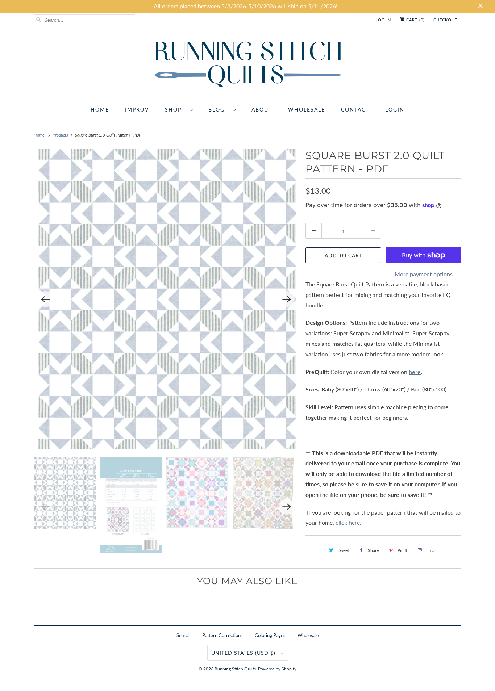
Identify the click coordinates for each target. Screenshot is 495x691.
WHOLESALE (306, 109)
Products (61, 135)
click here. (349, 522)
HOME (100, 109)
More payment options (424, 274)
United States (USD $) (244, 653)
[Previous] (45, 299)
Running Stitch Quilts (235, 668)
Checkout (445, 19)
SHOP (175, 109)
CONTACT (355, 109)
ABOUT (261, 109)
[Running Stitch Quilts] (247, 65)
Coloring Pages (270, 635)
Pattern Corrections (222, 635)
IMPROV (137, 109)
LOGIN (394, 109)
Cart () (415, 19)
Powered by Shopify (277, 668)
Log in (383, 19)
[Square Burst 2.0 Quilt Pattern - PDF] (166, 299)
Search (183, 635)
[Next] (287, 299)
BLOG (218, 109)
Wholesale (308, 635)
